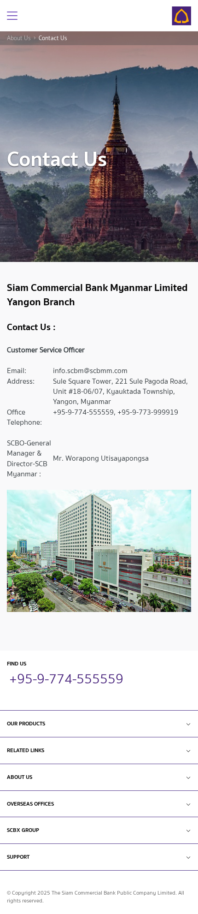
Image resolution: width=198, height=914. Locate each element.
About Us (19, 38)
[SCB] (181, 15)
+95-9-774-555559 (66, 677)
